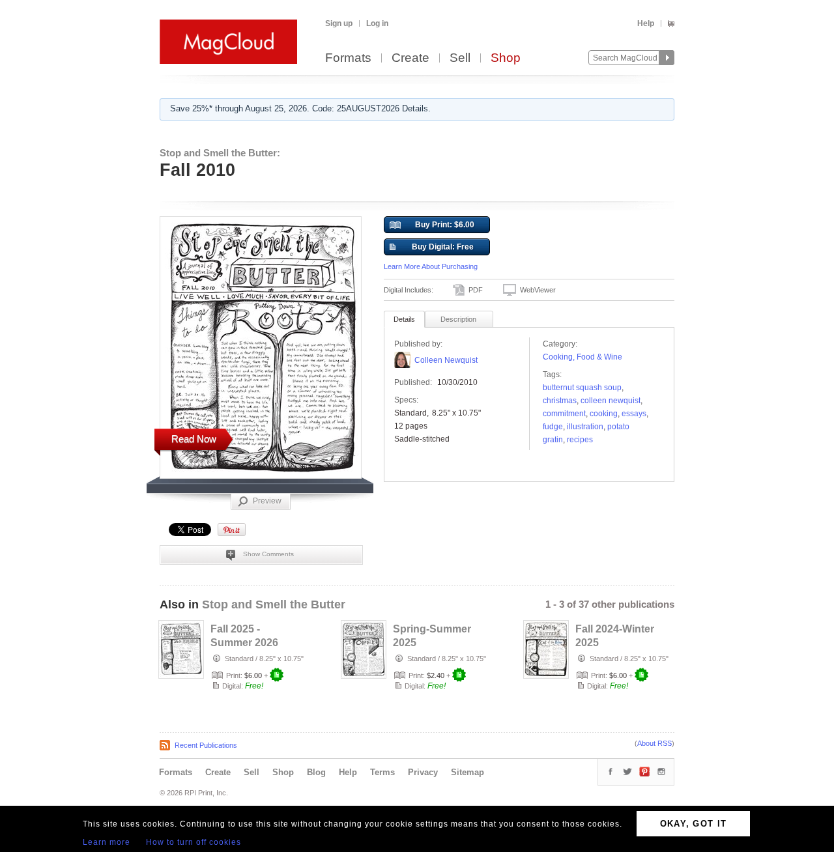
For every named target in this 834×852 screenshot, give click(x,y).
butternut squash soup (582, 387)
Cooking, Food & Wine (582, 357)
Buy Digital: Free (443, 246)
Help (645, 23)
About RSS (654, 743)
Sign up (338, 23)
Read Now (193, 438)
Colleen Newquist (446, 360)
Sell (460, 58)
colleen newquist (610, 400)
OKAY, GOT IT (693, 824)
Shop (506, 58)
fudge (553, 426)
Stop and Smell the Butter (273, 604)
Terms (382, 772)
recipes (580, 439)
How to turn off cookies (193, 842)
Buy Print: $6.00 (444, 224)
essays (634, 413)
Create (410, 58)
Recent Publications (206, 745)
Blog (316, 772)
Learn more (106, 842)
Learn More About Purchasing (431, 266)
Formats (348, 58)
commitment (564, 413)
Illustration (585, 426)
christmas (560, 400)
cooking (604, 413)
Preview (267, 500)
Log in (377, 23)
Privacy (423, 772)
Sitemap (467, 772)
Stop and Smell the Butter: (220, 152)
